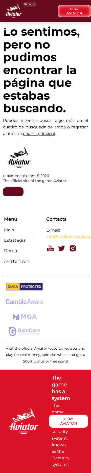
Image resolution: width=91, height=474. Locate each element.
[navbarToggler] (82, 28)
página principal (39, 133)
